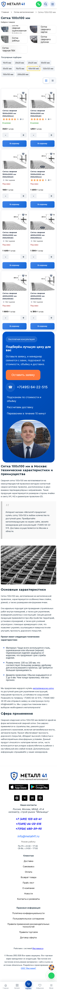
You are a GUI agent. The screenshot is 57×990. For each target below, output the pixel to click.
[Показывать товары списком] (52, 80)
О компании (28, 888)
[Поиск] (46, 4)
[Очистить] (39, 66)
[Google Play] (39, 787)
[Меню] (52, 4)
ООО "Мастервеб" (28, 968)
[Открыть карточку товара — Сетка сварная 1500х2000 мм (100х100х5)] (42, 102)
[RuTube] (32, 798)
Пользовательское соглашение (28, 918)
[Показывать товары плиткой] (46, 80)
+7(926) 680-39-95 (28, 828)
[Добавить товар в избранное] (23, 93)
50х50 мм (45, 63)
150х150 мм (8, 74)
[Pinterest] (17, 798)
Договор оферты (28, 937)
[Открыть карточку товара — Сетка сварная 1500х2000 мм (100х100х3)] (14, 163)
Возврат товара (28, 877)
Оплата (28, 872)
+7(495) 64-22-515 (28, 823)
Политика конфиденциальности (28, 913)
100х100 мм (33, 68)
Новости (28, 893)
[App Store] (18, 787)
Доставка (28, 861)
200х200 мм (22, 74)
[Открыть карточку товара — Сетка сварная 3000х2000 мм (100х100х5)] (14, 224)
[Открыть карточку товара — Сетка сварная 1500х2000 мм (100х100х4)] (14, 102)
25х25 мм (32, 63)
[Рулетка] (51, 967)
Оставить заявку (23, 375)
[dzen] (40, 798)
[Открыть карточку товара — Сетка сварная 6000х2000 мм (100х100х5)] (14, 284)
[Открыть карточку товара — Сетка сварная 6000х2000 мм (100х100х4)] (42, 224)
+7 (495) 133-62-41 (28, 819)
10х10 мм (7, 63)
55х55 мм (7, 68)
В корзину (14, 144)
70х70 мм (20, 68)
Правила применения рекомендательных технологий (28, 925)
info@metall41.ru (28, 836)
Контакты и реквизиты (28, 899)
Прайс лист (28, 882)
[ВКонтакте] (24, 798)
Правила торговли (28, 932)
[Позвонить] (39, 4)
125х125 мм (48, 68)
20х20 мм (19, 63)
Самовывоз (28, 866)
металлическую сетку (43, 688)
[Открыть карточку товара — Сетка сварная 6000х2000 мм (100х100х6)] (42, 284)
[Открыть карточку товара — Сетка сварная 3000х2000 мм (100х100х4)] (42, 163)
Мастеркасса (37, 948)
